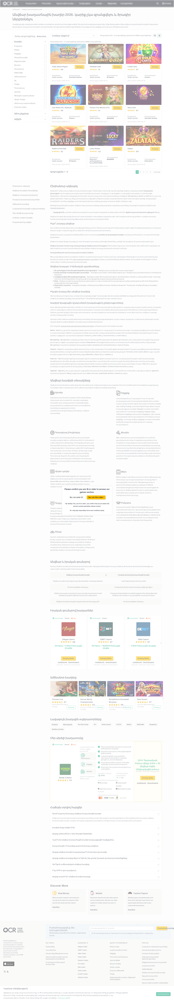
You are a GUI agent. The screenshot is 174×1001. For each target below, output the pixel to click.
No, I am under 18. (76, 497)
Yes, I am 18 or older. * (96, 497)
